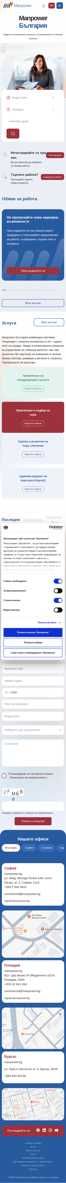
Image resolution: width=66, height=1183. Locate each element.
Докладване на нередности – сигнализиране (33, 1162)
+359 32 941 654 (15, 984)
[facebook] (36, 1131)
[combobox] (7, 692)
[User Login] (45, 7)
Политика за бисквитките (33, 1158)
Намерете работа (52, 177)
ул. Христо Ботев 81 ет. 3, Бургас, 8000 (31, 1069)
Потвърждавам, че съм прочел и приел (31, 776)
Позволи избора (33, 642)
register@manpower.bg (17, 901)
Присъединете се (33, 270)
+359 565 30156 (15, 1076)
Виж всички (33, 303)
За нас (33, 1147)
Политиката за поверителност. (28, 777)
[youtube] (55, 1131)
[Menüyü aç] (59, 5)
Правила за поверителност (33, 1165)
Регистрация (55, 155)
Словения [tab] (46, 847)
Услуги (33, 1154)
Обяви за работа (33, 1150)
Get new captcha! (13, 799)
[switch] (58, 590)
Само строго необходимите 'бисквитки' (33, 652)
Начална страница (33, 1143)
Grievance (33, 1169)
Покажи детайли (47, 622)
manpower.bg (13, 873)
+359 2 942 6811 (15, 887)
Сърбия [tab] (29, 847)
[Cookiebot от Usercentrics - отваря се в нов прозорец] (49, 528)
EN (51, 5)
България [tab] (11, 847)
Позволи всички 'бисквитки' (33, 632)
